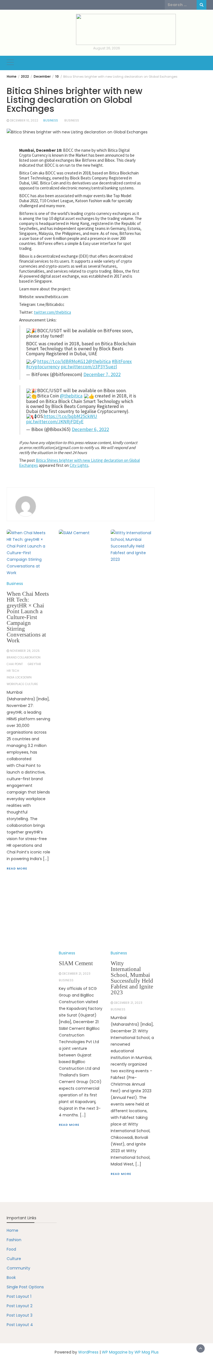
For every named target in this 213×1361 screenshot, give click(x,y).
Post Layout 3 (19, 1315)
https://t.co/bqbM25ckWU (70, 416)
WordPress (88, 1352)
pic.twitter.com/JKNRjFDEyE (54, 422)
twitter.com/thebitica (52, 312)
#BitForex (122, 361)
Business (50, 120)
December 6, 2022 (90, 429)
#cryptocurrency (43, 367)
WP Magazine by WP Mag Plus (130, 1352)
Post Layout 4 (20, 1324)
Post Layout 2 (19, 1306)
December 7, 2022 (102, 374)
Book (11, 1277)
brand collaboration (23, 657)
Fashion (14, 1240)
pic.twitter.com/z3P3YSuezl (89, 367)
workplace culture (22, 684)
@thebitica (99, 361)
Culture (14, 1258)
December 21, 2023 (76, 974)
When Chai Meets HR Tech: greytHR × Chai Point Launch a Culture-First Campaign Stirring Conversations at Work (28, 617)
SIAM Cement (76, 963)
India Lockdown (19, 677)
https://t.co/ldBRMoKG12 (62, 361)
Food (11, 1249)
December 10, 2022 (24, 120)
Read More (17, 868)
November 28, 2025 (25, 651)
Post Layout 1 (19, 1296)
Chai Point (15, 664)
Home (12, 1230)
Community (18, 1268)
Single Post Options (25, 1287)
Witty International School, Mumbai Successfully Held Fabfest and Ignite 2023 (132, 978)
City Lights (79, 465)
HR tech (13, 671)
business (71, 120)
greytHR (34, 664)
